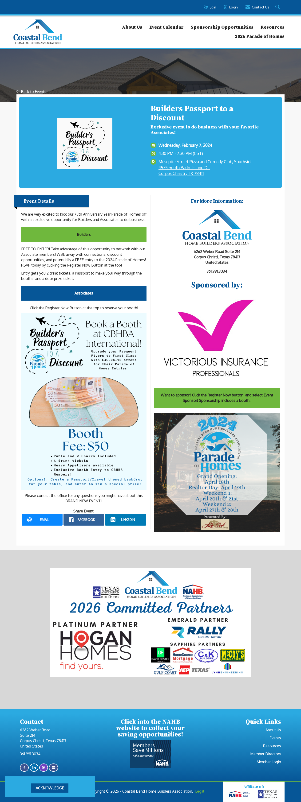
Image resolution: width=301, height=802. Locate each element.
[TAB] (268, 794)
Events (275, 738)
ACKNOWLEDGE (50, 788)
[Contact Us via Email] (53, 767)
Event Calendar (166, 27)
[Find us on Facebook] (24, 767)
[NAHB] (239, 794)
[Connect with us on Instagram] (43, 767)
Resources (273, 27)
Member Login (269, 761)
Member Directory (265, 754)
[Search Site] (278, 7)
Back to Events (33, 91)
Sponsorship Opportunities (222, 27)
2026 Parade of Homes (260, 36)
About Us (132, 27)
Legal (199, 791)
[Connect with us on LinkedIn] (34, 767)
